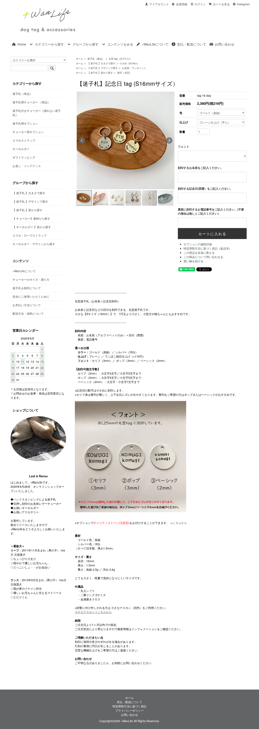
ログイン (200, 4)
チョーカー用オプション (28, 132)
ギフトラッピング (24, 157)
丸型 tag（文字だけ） (120, 58)
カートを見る (221, 4)
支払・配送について (191, 44)
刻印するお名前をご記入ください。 (200, 168)
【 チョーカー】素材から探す (31, 218)
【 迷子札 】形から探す (100, 72)
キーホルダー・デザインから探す (34, 244)
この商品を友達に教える (199, 253)
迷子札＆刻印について (27, 288)
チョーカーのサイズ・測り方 (31, 279)
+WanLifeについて (155, 44)
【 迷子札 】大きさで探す (101, 63)
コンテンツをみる (120, 44)
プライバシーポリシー (129, 710)
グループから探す (86, 44)
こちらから (180, 523)
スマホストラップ (24, 140)
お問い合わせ (224, 44)
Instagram (243, 4)
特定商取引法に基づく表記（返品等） (208, 248)
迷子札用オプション (25, 123)
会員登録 (181, 4)
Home (21, 44)
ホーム (79, 58)
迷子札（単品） (95, 58)
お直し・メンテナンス (27, 166)
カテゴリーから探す (49, 44)
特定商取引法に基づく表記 (129, 706)
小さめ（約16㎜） (129, 63)
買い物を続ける (193, 261)
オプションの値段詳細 (198, 244)
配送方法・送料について (28, 313)
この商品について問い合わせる (203, 257)
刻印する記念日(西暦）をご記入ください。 (205, 188)
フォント (183, 146)
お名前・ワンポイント (134, 68)
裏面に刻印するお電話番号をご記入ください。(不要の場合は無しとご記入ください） (211, 211)
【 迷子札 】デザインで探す (102, 68)
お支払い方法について (27, 305)
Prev (82, 140)
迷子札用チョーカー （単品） (31, 102)
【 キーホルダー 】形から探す (32, 227)
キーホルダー (21, 149)
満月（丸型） (124, 72)
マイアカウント (159, 4)
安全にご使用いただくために (31, 296)
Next (169, 140)
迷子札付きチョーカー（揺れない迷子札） (37, 113)
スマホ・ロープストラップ (30, 235)
